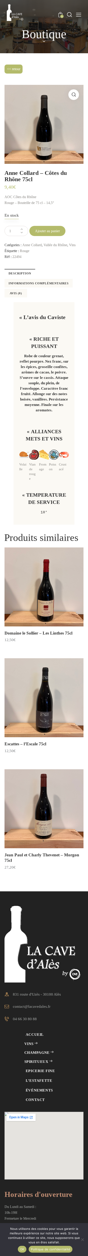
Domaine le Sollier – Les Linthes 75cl (38, 633)
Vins (72, 245)
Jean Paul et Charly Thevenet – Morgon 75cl (42, 858)
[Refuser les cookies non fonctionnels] (82, 1239)
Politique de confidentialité (50, 1249)
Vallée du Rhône (55, 245)
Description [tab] (20, 273)
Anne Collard (32, 245)
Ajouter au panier (47, 231)
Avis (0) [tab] (16, 293)
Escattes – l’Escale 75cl (25, 744)
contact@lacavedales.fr (32, 1006)
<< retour (13, 69)
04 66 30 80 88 (25, 1019)
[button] (73, 94)
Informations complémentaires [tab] (39, 283)
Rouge (24, 251)
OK (22, 1249)
